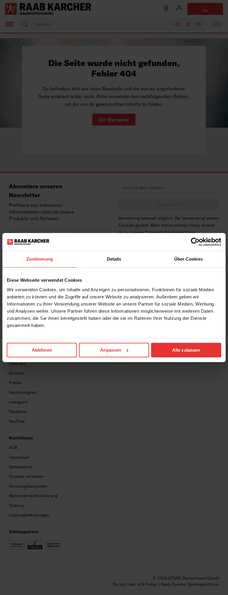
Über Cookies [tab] (188, 259)
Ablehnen (42, 350)
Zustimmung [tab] (39, 259)
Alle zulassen (186, 350)
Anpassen (110, 350)
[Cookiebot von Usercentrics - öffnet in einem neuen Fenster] (195, 241)
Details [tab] (114, 259)
